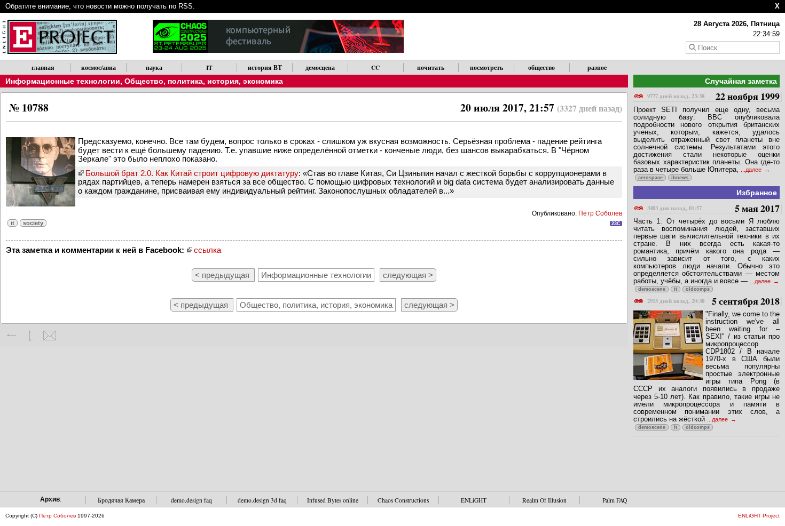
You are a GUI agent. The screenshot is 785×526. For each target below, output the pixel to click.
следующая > (408, 275)
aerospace (650, 177)
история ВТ (265, 67)
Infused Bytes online (332, 500)
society (33, 223)
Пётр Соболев (600, 213)
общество (541, 67)
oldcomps (698, 289)
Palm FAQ (614, 500)
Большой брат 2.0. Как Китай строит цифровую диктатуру (192, 173)
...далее (752, 169)
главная (43, 67)
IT (209, 67)
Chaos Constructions (403, 500)
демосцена (320, 67)
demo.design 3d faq (262, 500)
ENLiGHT (473, 500)
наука (154, 67)
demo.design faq (191, 500)
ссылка (207, 249)
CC (375, 67)
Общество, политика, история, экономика (203, 81)
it (12, 223)
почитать (430, 67)
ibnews (679, 177)
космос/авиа (98, 67)
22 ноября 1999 (713, 96)
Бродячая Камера (121, 500)
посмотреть (486, 67)
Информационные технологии (62, 81)
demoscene (651, 289)
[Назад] (12, 335)
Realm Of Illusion (544, 500)
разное (597, 67)
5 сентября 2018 (713, 301)
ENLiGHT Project (759, 516)
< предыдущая (223, 275)
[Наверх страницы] (30, 335)
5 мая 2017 (713, 208)
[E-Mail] (49, 335)
